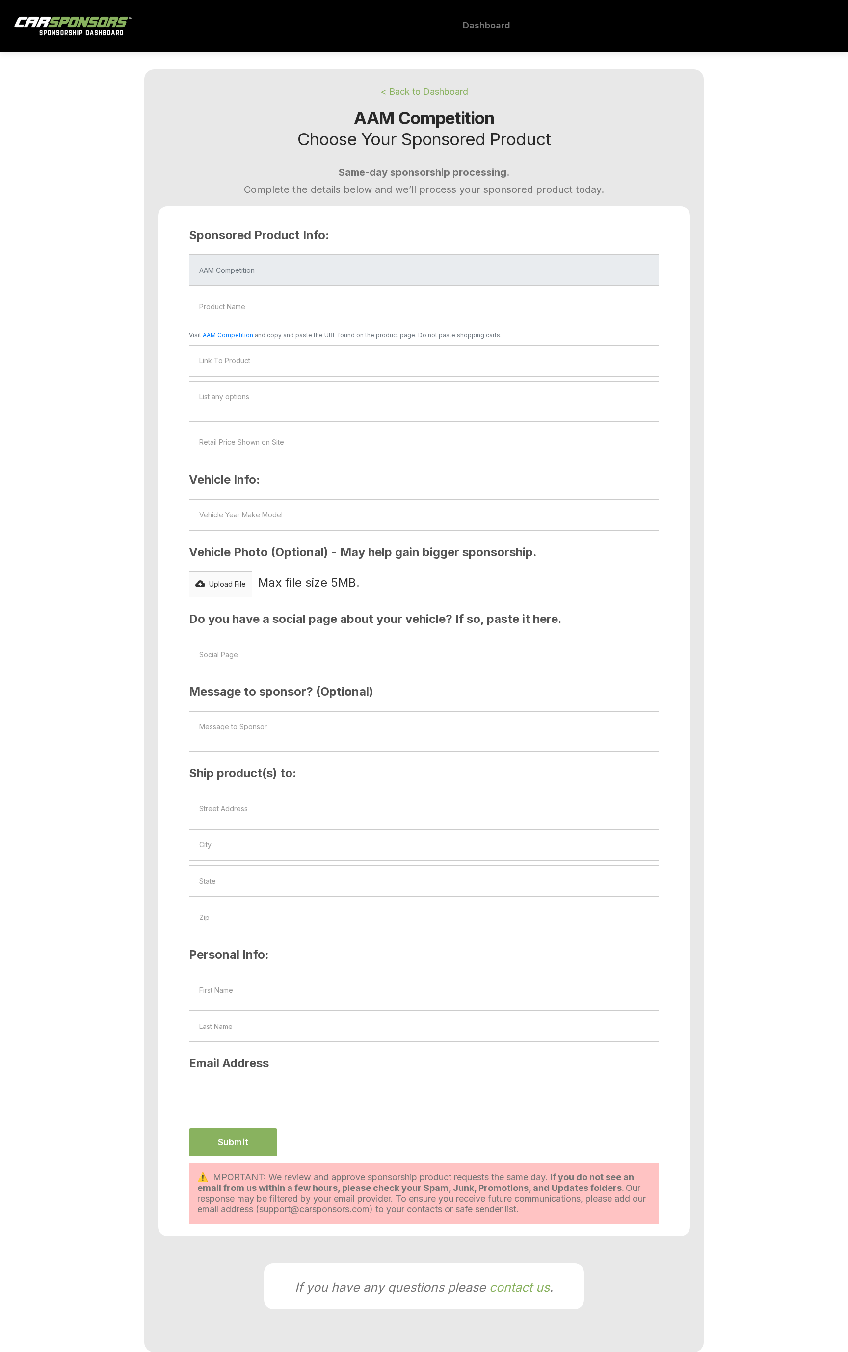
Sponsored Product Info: (259, 235)
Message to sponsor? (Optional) (281, 691)
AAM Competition (229, 335)
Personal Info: (229, 954)
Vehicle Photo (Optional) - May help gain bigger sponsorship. (363, 552)
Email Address (229, 1063)
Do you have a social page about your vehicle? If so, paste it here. (375, 619)
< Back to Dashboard (424, 91)
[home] (73, 25)
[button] (220, 584)
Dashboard (486, 25)
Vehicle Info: (224, 479)
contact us (519, 1287)
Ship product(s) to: (242, 773)
